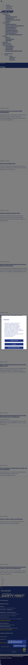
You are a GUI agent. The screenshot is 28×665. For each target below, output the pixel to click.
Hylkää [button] (14, 344)
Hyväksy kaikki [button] (14, 340)
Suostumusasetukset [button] (14, 347)
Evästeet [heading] (6, 319)
